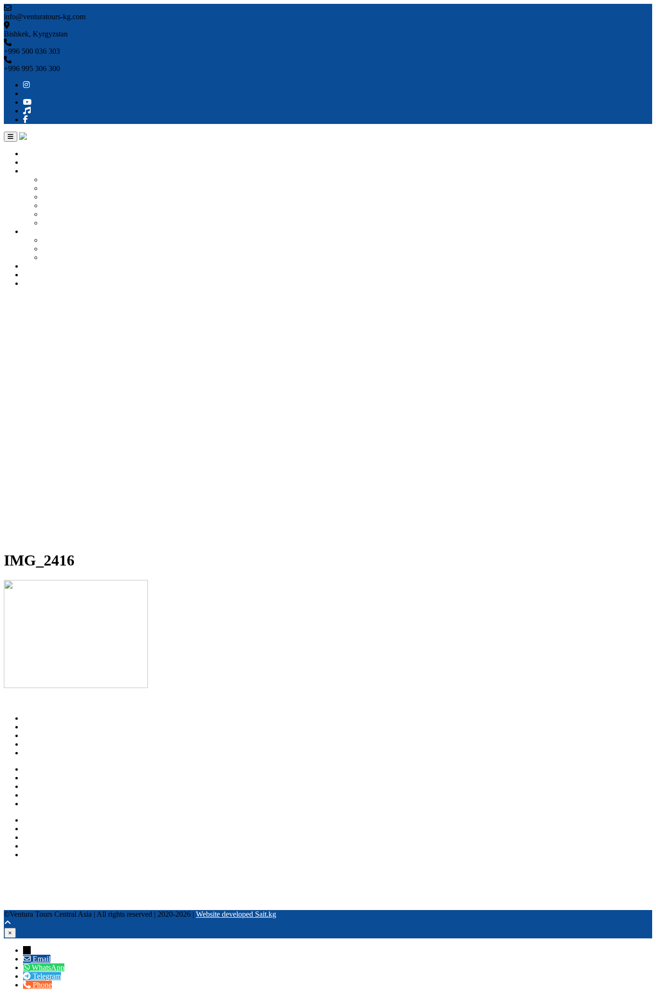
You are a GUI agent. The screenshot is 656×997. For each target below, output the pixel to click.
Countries (37, 171)
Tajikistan (57, 214)
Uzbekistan (59, 188)
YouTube (18, 888)
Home (32, 153)
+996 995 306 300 (51, 829)
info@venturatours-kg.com (64, 837)
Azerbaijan (58, 223)
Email (41, 959)
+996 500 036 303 (51, 820)
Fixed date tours (66, 257)
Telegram (37, 854)
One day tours (63, 240)
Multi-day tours (65, 249)
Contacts (36, 283)
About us (37, 162)
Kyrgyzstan (59, 179)
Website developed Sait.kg (236, 914)
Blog (30, 275)
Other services (44, 266)
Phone (42, 985)
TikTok (15, 897)
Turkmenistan (63, 205)
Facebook (19, 905)
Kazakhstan (60, 197)
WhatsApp (39, 846)
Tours (31, 231)
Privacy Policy (45, 795)
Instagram (19, 871)
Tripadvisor (21, 879)
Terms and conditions (55, 804)
